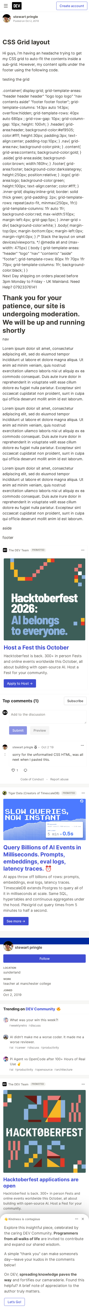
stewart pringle (25, 17)
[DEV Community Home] (17, 6)
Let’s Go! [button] (14, 1302)
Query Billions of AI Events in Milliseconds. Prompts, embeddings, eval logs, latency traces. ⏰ (42, 858)
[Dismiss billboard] (83, 1219)
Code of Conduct (32, 779)
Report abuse (59, 779)
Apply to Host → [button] (20, 683)
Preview (40, 730)
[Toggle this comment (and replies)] (5, 754)
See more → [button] (16, 921)
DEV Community (40, 1009)
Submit (18, 730)
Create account (72, 6)
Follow (45, 958)
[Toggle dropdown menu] (82, 550)
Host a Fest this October (36, 647)
